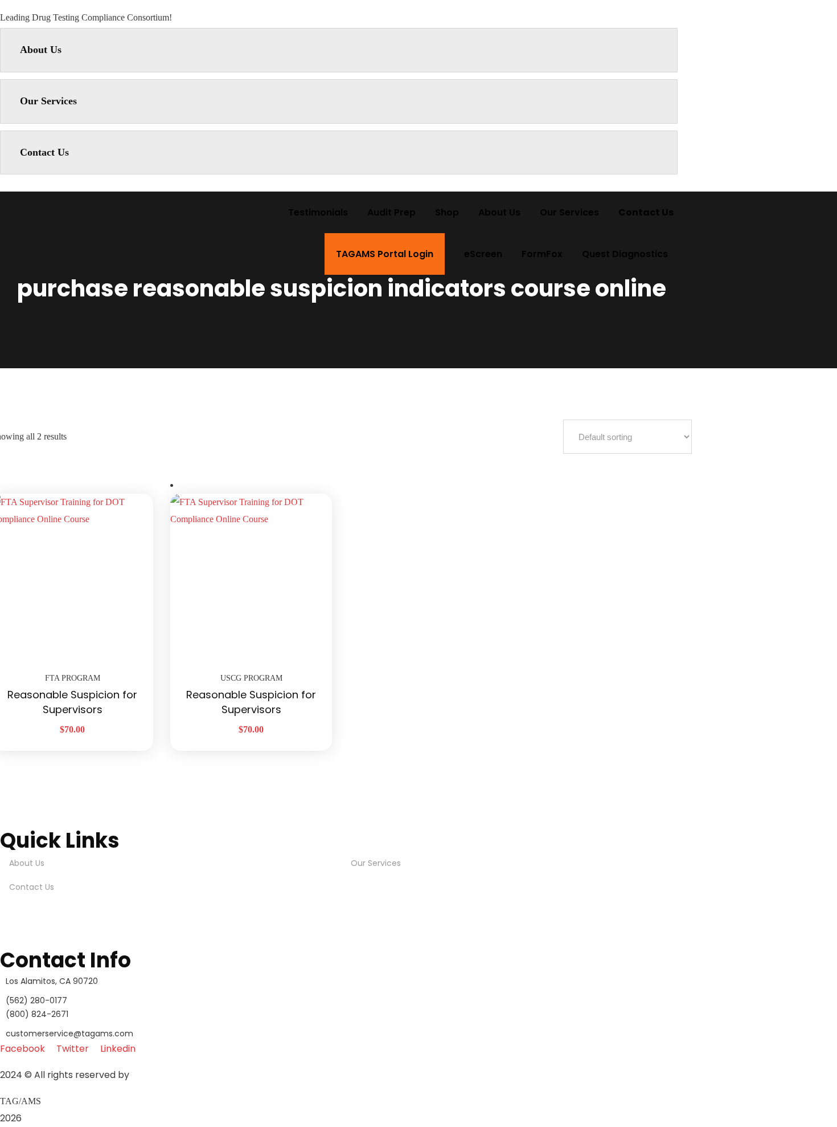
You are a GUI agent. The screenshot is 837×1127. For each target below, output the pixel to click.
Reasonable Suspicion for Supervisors (72, 702)
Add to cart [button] (130, 493)
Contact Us (44, 152)
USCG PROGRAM (251, 678)
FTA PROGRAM (72, 678)
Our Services (48, 101)
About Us (40, 49)
